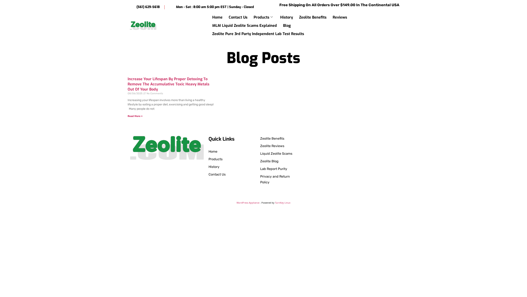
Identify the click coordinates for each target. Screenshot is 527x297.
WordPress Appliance (248, 202)
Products (261, 17)
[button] (399, 25)
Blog (287, 25)
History (286, 17)
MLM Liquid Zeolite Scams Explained (244, 25)
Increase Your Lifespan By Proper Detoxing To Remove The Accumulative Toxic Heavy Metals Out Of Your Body (168, 84)
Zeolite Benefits (312, 17)
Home (217, 17)
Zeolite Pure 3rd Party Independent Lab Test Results (258, 33)
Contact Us (238, 17)
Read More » (135, 116)
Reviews (340, 17)
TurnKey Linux (282, 202)
